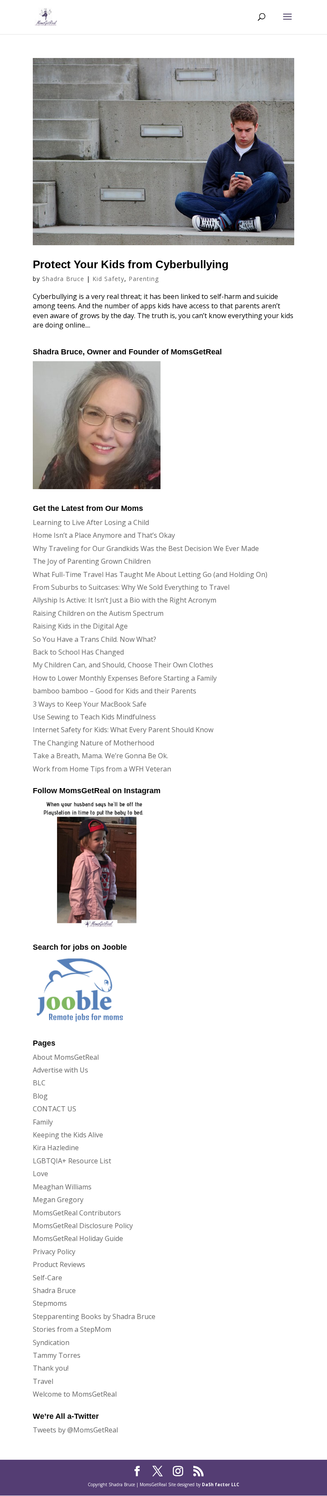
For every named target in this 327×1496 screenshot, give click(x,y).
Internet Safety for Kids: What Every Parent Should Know (123, 729)
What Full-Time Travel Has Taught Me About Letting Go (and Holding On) (150, 574)
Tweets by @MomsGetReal (75, 1430)
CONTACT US (54, 1108)
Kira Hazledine (56, 1147)
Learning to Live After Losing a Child (91, 522)
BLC (39, 1082)
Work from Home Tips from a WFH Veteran (102, 769)
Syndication (51, 1342)
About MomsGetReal (66, 1057)
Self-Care (47, 1277)
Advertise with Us (60, 1070)
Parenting (144, 279)
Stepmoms (50, 1303)
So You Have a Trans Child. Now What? (94, 639)
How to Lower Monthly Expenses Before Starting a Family (125, 678)
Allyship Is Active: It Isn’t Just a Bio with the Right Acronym (124, 600)
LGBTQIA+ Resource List (72, 1160)
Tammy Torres (56, 1355)
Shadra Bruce (63, 279)
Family (43, 1122)
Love (40, 1173)
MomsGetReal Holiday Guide (78, 1238)
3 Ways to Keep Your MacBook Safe (89, 704)
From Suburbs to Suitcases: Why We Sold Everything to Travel (131, 587)
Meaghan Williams (62, 1187)
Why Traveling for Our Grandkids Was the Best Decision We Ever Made (146, 548)
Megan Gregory (58, 1199)
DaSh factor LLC (220, 1484)
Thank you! (51, 1368)
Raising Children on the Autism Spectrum (98, 613)
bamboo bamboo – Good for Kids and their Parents (114, 691)
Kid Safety (108, 279)
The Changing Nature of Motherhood (93, 743)
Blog (40, 1096)
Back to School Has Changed (78, 652)
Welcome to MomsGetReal (75, 1394)
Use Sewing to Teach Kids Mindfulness (94, 717)
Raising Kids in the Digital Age (80, 626)
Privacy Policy (54, 1251)
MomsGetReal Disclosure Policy (83, 1225)
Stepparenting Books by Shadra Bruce (94, 1316)
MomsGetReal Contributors (77, 1213)
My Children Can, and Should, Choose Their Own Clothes (123, 665)
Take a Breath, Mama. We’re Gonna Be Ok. (100, 755)
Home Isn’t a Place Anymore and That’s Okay (104, 535)
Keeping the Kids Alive (68, 1134)
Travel (43, 1381)
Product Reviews (59, 1264)
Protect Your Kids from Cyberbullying (131, 264)
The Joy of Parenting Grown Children (92, 561)
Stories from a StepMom (72, 1329)
